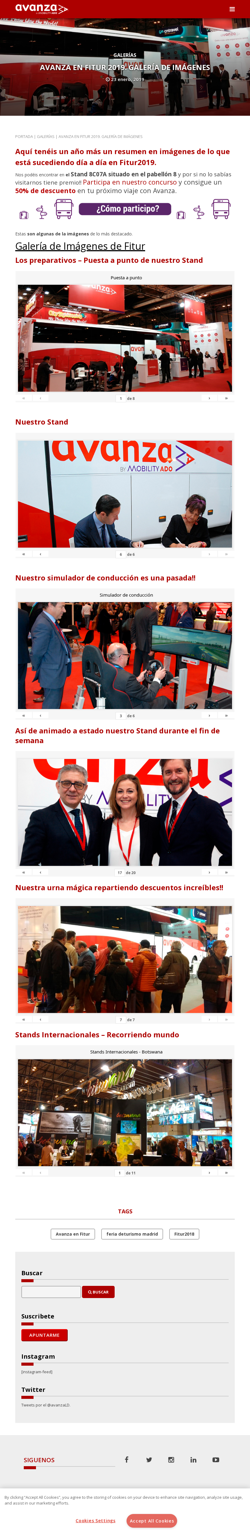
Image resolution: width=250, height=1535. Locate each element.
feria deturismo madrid (132, 1234)
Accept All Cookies (152, 1521)
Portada (24, 136)
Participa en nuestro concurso (130, 182)
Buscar (100, 1292)
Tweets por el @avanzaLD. (45, 1405)
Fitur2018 (184, 1234)
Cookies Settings (96, 1520)
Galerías (124, 55)
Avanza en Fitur (73, 1234)
